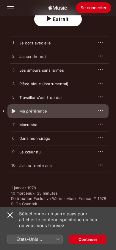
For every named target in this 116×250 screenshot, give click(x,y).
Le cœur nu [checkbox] (30, 152)
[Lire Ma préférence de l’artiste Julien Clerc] (13, 111)
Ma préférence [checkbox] (33, 111)
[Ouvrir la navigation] (10, 7)
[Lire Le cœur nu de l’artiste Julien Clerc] (13, 152)
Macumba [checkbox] (28, 124)
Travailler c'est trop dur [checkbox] (40, 97)
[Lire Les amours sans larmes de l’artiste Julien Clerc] (13, 70)
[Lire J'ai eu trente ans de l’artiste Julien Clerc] (13, 165)
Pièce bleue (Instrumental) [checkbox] (43, 83)
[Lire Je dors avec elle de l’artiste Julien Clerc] (13, 43)
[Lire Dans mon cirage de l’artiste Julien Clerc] (13, 138)
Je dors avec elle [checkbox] (35, 43)
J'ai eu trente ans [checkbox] (35, 165)
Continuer (88, 239)
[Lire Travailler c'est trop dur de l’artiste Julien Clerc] (13, 97)
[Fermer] (10, 215)
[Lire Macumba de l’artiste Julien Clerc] (13, 124)
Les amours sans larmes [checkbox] (41, 70)
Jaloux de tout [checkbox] (32, 56)
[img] (57, 7)
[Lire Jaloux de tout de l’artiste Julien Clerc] (13, 56)
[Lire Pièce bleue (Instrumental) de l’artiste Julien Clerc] (13, 83)
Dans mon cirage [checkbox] (34, 138)
